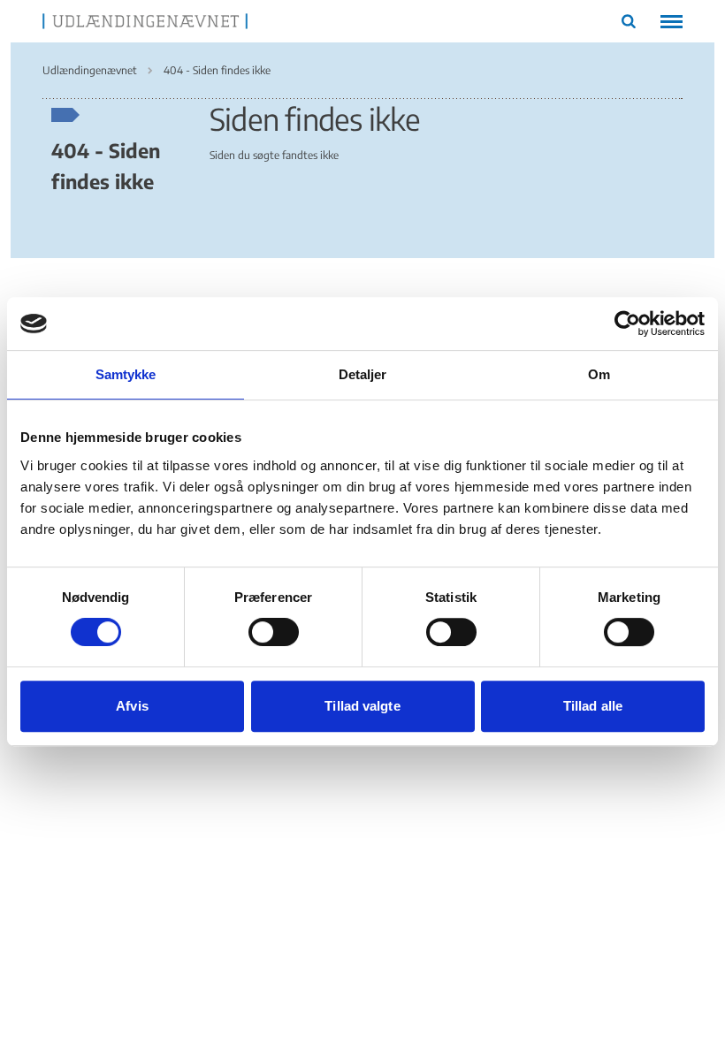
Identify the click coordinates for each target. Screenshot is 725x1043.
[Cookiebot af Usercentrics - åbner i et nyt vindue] (627, 323)
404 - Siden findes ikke (105, 166)
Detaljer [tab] (363, 374)
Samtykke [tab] (125, 374)
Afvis (132, 705)
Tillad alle (592, 705)
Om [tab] (599, 374)
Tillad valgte (362, 705)
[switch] (273, 632)
